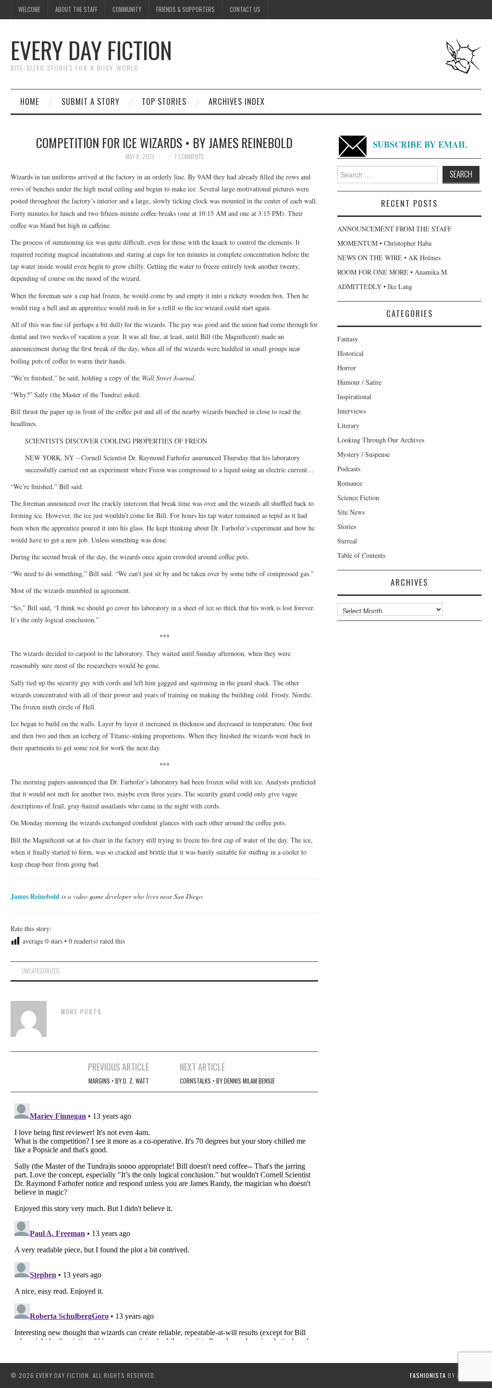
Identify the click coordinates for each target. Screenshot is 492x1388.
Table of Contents (361, 555)
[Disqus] (164, 1219)
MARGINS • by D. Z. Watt (118, 1080)
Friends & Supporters (185, 9)
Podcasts (348, 468)
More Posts (81, 1011)
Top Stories (164, 101)
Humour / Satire (359, 382)
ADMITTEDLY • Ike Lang (374, 286)
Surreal (347, 540)
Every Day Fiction (91, 50)
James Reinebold (35, 896)
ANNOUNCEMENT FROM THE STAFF (394, 228)
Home (29, 101)
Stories (346, 526)
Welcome (29, 9)
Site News (351, 512)
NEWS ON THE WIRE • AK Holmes (389, 257)
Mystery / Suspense (363, 454)
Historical (350, 353)
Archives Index (237, 101)
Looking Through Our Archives (380, 439)
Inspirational (354, 396)
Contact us (245, 9)
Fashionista (428, 1375)
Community (126, 9)
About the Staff (76, 9)
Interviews (351, 411)
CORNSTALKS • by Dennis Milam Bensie (227, 1080)
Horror (346, 367)
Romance (349, 483)
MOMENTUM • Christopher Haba (384, 243)
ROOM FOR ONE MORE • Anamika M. (393, 272)
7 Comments (188, 156)
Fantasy (347, 338)
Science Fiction (358, 497)
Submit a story (91, 101)
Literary (348, 425)
